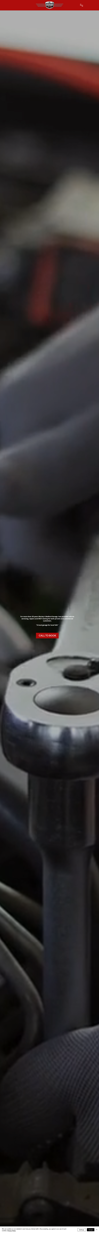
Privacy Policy (11, 1231)
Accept (91, 1230)
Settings (81, 1230)
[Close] (97, 1229)
